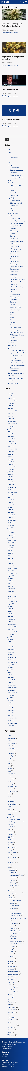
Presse (12, 190)
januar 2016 (11, 591)
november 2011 (12, 718)
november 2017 (12, 540)
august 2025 (11, 403)
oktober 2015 (11, 599)
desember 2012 (12, 685)
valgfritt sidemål (12, 1025)
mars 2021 (11, 479)
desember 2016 (12, 566)
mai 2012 (10, 703)
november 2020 (12, 487)
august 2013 (11, 665)
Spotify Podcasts (10, 1065)
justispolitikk (11, 817)
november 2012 (12, 688)
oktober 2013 (11, 660)
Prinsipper (13, 302)
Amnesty (10, 751)
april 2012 (10, 705)
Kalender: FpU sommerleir (15, 822)
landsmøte (10, 835)
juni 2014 (10, 639)
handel (9, 799)
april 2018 (10, 530)
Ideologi (10, 809)
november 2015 (12, 596)
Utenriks (12, 338)
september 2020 (12, 492)
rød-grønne (11, 956)
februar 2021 (11, 482)
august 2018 (11, 525)
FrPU (9, 180)
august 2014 (11, 634)
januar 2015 (11, 622)
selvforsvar (11, 959)
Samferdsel (13, 939)
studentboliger (12, 987)
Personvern (13, 300)
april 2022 (10, 459)
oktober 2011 (11, 721)
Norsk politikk (12, 857)
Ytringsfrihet (11, 1035)
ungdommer (11, 1012)
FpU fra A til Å (14, 239)
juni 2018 (10, 528)
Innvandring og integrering (14, 252)
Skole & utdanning (16, 944)
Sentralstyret (14, 195)
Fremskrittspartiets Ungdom (10, 33)
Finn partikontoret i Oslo (17, 363)
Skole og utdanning (13, 974)
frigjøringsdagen (12, 791)
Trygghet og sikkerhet (16, 333)
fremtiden (10, 789)
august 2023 (11, 426)
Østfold (10, 890)
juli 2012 (10, 698)
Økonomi (13, 936)
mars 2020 (11, 500)
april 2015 (10, 614)
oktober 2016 (11, 571)
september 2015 (12, 601)
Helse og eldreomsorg (16, 241)
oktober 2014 (11, 629)
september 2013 (12, 662)
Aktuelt (10, 746)
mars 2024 (11, 416)
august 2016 (11, 576)
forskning (10, 784)
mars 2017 (11, 558)
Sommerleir (13, 173)
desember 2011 (12, 715)
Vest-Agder (11, 1030)
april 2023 (10, 434)
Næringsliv (13, 934)
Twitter (3, 1065)
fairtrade (10, 781)
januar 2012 (11, 713)
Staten (12, 317)
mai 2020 (10, 497)
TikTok (12, 1067)
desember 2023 (12, 421)
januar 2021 (11, 485)
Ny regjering (11, 862)
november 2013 (12, 657)
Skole (12, 312)
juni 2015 (10, 609)
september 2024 (12, 411)
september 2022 (12, 449)
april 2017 (10, 556)
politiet (10, 895)
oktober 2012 (11, 690)
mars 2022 (11, 462)
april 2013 (10, 675)
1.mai (9, 736)
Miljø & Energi (15, 931)
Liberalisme (13, 284)
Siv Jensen (11, 961)
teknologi (10, 997)
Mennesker (11, 183)
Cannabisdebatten (10, 89)
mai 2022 (10, 457)
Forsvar (12, 236)
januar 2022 (11, 464)
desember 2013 (12, 655)
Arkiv (9, 162)
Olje (9, 868)
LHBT (10, 837)
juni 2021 (10, 472)
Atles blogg (11, 753)
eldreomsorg (11, 774)
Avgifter (10, 761)
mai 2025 (10, 406)
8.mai (9, 741)
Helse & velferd (15, 916)
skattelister (11, 969)
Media (9, 845)
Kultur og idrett (14, 277)
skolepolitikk (11, 977)
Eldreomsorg (14, 231)
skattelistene (11, 967)
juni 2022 (10, 454)
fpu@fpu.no (5, 1054)
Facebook (4, 1063)
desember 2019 (12, 505)
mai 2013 (10, 672)
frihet (9, 794)
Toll (9, 999)
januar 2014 (11, 652)
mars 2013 (11, 677)
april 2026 (10, 393)
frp (8, 796)
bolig (9, 763)
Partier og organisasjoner (15, 893)
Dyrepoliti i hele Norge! (17, 226)
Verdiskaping (14, 340)
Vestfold (10, 1032)
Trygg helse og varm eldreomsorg (16, 328)
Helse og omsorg (15, 244)
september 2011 (12, 723)
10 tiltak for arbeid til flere (18, 350)
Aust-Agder (11, 756)
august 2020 (11, 495)
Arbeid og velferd (15, 218)
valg (9, 1022)
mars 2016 (11, 586)
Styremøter (13, 160)
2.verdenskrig (11, 738)
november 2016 (12, 568)
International (14, 206)
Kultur (12, 926)
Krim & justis (14, 923)
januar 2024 (11, 419)
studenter (10, 989)
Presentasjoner (14, 157)
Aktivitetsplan (14, 155)
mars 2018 (11, 533)
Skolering (13, 883)
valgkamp (10, 1027)
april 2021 (10, 477)
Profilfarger (11, 343)
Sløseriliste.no (12, 345)
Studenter (13, 320)
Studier (10, 994)
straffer (10, 984)
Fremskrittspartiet (15, 913)
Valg (11, 888)
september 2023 (12, 424)
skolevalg (10, 979)
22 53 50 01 (5, 1057)
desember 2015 (12, 594)
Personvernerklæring (14, 213)
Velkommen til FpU (13, 383)
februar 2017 (11, 561)
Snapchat (10, 1063)
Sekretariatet (14, 193)
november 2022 (12, 444)
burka (9, 766)
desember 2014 (12, 624)
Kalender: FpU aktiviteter (15, 819)
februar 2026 (11, 398)
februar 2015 (11, 619)
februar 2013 (11, 680)
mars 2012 (11, 708)
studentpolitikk (12, 992)
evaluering (11, 779)
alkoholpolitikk (12, 748)
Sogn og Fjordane (13, 982)
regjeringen (11, 951)
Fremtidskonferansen (16, 170)
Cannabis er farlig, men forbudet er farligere (12, 25)
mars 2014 (11, 647)
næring (10, 850)
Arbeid (12, 903)
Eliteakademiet (14, 168)
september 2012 (12, 693)
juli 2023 (10, 429)
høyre (9, 807)
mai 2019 (10, 510)
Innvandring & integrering (18, 918)
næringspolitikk (12, 852)
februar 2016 (11, 589)
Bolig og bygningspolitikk (17, 223)
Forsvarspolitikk (12, 786)
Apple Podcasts (5, 1067)
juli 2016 (10, 578)
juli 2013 (10, 667)
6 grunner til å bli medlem (17, 353)
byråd (9, 771)
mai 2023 (10, 431)
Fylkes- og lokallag (15, 185)
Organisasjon (11, 198)
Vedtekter (13, 211)
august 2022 (11, 452)
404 (9, 150)
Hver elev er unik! (15, 246)
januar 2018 (11, 538)
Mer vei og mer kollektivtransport (15, 293)
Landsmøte (13, 878)
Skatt (9, 964)
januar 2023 (11, 441)
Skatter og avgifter (15, 307)
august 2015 (11, 604)
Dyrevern (13, 228)
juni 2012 (10, 700)
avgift (9, 758)
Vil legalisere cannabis (11, 119)
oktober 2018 (11, 523)
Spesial (10, 348)
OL (9, 865)
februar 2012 (11, 710)
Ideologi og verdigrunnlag (17, 249)
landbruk (10, 832)
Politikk (10, 216)
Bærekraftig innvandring (17, 221)
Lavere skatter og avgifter (17, 279)
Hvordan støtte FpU (16, 203)
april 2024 (10, 413)
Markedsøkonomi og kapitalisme (16, 288)
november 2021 (12, 467)
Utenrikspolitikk (12, 1020)
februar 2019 (11, 515)
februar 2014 (11, 650)
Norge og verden (15, 297)
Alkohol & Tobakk (15, 901)
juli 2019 (10, 507)
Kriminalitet (13, 272)
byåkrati (10, 769)
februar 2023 (11, 439)
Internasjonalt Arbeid (16, 875)
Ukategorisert (11, 1007)
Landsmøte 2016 (15, 368)
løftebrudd (10, 842)
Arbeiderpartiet (14, 906)
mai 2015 (10, 611)
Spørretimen (14, 371)
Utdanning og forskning (17, 335)
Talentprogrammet (15, 175)
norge (9, 855)
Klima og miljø (14, 269)
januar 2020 (11, 502)
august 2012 (11, 695)
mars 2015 (11, 617)
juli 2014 (10, 637)
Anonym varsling (15, 201)
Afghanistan (11, 743)
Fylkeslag (13, 873)
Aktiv (9, 152)
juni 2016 (10, 581)
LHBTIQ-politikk (15, 282)
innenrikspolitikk (12, 812)
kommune (10, 824)
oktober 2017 (11, 543)
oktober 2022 (11, 446)
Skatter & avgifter (15, 941)
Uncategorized (12, 1010)
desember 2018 (12, 520)
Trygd (9, 1005)
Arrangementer (12, 165)
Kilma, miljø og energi (16, 267)
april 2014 (10, 644)
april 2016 (10, 584)
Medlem (12, 880)
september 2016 (12, 573)
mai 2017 (10, 553)
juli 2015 (10, 606)
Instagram (15, 1063)
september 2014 (12, 632)
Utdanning (11, 1017)
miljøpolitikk (11, 847)
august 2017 (11, 545)
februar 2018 (11, 535)
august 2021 (11, 469)
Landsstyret (13, 188)
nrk (9, 860)
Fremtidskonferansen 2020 (18, 365)
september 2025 (12, 401)
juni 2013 (10, 670)
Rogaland (10, 954)
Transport (13, 322)
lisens (9, 840)
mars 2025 (11, 408)
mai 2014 (10, 642)
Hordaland (11, 802)
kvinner (10, 829)
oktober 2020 (11, 490)
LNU (11, 208)
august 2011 (11, 726)
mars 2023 (11, 436)
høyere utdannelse (13, 804)
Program (13, 305)
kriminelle (10, 827)
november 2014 (12, 627)
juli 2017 (10, 548)
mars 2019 (11, 512)
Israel (9, 814)
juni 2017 (10, 551)
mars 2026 (11, 396)
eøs (8, 776)
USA (9, 1015)
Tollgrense (11, 1002)
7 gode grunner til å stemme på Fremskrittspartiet (16, 358)
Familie (12, 234)
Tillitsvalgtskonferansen (17, 178)
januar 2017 (11, 563)
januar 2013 (11, 682)
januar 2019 (11, 518)
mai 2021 (10, 474)
